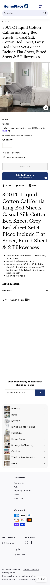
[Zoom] (45, 107)
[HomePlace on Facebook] (31, 542)
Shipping (6, 136)
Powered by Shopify (27, 579)
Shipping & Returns (23, 490)
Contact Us (19, 483)
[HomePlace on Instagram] (26, 542)
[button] (25, 176)
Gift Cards (18, 498)
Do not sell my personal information (19, 576)
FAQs (16, 487)
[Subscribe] (40, 392)
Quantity (7, 139)
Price (5, 119)
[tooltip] (45, 178)
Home (4, 22)
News (16, 494)
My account (19, 554)
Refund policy (8, 579)
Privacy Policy (8, 572)
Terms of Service (31, 569)
